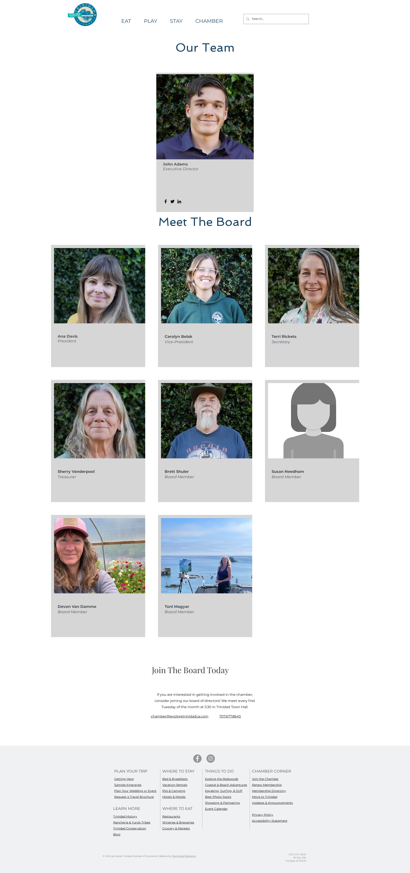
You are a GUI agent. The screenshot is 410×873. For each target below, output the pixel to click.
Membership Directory (269, 791)
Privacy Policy (262, 815)
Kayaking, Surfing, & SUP (223, 791)
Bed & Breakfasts (175, 779)
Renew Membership (267, 785)
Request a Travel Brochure (134, 797)
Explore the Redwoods (221, 779)
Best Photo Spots (218, 797)
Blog (116, 834)
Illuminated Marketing (184, 856)
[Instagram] (210, 758)
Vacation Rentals (174, 785)
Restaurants (171, 816)
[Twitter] (172, 201)
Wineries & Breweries (178, 822)
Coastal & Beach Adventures (226, 785)
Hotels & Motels (174, 797)
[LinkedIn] (179, 201)
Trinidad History (125, 816)
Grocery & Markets (176, 828)
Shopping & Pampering (222, 803)
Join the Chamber (265, 779)
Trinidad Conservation (129, 828)
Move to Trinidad (264, 797)
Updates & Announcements (272, 803)
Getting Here (124, 779)
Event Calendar (216, 809)
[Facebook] (165, 201)
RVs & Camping (173, 791)
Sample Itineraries (127, 785)
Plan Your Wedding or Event (135, 791)
